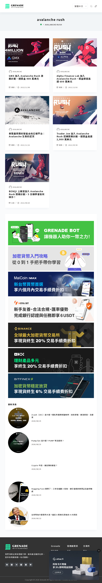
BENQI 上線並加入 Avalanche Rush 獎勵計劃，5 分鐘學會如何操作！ (27, 194)
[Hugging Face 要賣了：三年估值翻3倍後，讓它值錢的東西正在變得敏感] (18, 492)
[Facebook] (7, 565)
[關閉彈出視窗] (99, 550)
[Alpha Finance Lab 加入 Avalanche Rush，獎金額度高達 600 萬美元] (75, 52)
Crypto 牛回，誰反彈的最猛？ (44, 465)
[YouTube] (21, 565)
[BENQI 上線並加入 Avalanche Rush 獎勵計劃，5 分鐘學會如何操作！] (27, 168)
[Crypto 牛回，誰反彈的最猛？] (18, 467)
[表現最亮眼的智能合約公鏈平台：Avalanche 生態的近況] (27, 110)
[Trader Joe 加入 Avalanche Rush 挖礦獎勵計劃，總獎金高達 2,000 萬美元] (75, 110)
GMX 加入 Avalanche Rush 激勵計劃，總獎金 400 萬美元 (26, 77)
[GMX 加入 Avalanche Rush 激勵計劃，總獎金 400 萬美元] (27, 52)
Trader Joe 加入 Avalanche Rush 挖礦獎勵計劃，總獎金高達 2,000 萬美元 (74, 136)
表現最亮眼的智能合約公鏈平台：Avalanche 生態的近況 (27, 135)
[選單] (96, 6)
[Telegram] (16, 565)
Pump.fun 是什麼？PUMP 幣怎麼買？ (47, 440)
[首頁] (41, 25)
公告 (13, 203)
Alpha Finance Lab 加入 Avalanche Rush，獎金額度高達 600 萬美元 (74, 78)
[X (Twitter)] (12, 565)
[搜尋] (91, 6)
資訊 (13, 87)
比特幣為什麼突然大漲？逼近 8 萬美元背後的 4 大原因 (54, 514)
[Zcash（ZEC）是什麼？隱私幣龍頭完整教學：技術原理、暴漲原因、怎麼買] (18, 418)
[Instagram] (26, 565)
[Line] (30, 565)
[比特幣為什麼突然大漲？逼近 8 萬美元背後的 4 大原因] (18, 516)
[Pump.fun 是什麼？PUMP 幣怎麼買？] (18, 442)
